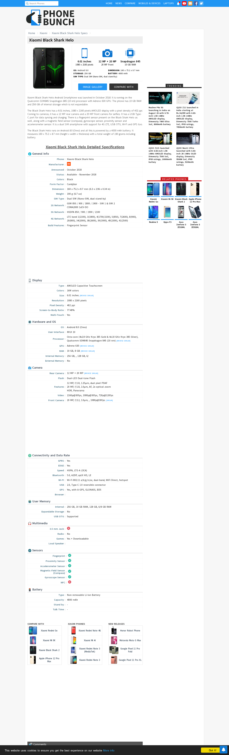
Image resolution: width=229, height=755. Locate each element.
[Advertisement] (147, 18)
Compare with (35, 623)
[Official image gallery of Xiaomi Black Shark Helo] (48, 68)
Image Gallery (92, 87)
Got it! (212, 750)
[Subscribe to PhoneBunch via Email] (190, 4)
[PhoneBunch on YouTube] (184, 4)
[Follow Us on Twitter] (201, 4)
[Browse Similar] (87, 295)
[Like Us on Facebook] (195, 4)
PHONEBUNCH (59, 17)
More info (108, 750)
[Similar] (109, 400)
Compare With (123, 87)
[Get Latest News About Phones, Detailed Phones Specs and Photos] (34, 18)
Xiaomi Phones (76, 623)
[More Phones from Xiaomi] (69, 164)
